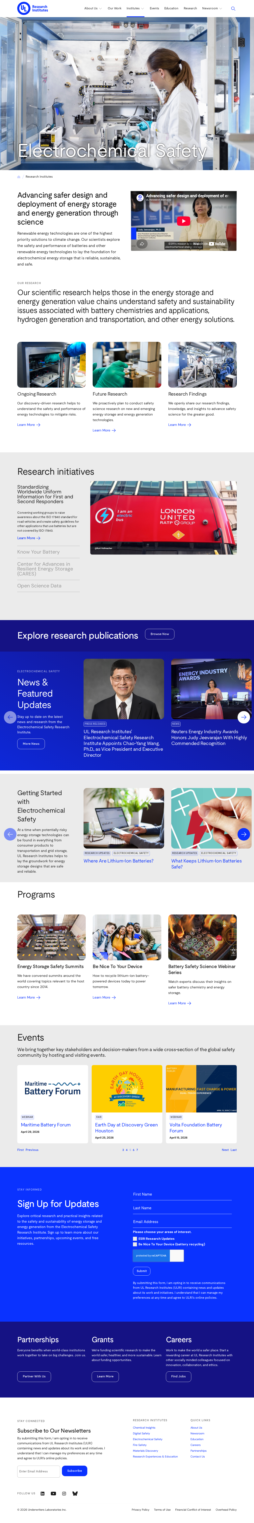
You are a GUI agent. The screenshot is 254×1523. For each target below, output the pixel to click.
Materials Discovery (145, 1450)
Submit (142, 1271)
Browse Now (160, 634)
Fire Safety (140, 1445)
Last (234, 1150)
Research (190, 8)
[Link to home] (32, 8)
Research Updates (97, 853)
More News (31, 743)
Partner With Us (34, 1376)
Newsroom (197, 1433)
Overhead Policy (226, 1509)
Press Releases (95, 724)
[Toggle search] (233, 8)
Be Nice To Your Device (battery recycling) (172, 1244)
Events (154, 8)
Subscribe (74, 1470)
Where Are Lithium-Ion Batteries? (118, 861)
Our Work (114, 8)
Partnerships (198, 1450)
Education (171, 8)
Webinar (27, 1117)
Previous (32, 1150)
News (176, 724)
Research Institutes (39, 176)
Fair (99, 1117)
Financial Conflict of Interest (193, 1509)
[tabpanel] (163, 518)
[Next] (244, 717)
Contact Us (197, 1456)
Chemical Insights (144, 1427)
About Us (196, 1427)
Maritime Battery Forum (46, 1124)
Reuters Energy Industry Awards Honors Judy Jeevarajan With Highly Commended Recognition (209, 737)
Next (225, 1150)
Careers (195, 1445)
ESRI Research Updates (157, 1239)
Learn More (105, 1376)
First (20, 1150)
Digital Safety (141, 1433)
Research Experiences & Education (155, 1456)
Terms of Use (162, 1509)
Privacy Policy (140, 1509)
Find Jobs (178, 1376)
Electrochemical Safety (131, 853)
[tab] (48, 494)
